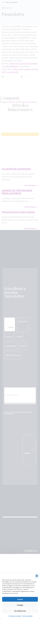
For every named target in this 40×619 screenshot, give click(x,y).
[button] (37, 576)
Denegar (20, 605)
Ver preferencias (20, 611)
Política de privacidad (15, 616)
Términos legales (28, 616)
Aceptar (20, 599)
